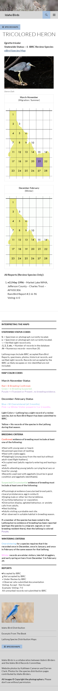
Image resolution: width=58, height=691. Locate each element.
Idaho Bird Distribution (13, 627)
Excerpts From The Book (14, 633)
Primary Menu (54, 15)
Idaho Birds (12, 15)
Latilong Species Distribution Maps (19, 639)
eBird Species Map (15, 50)
